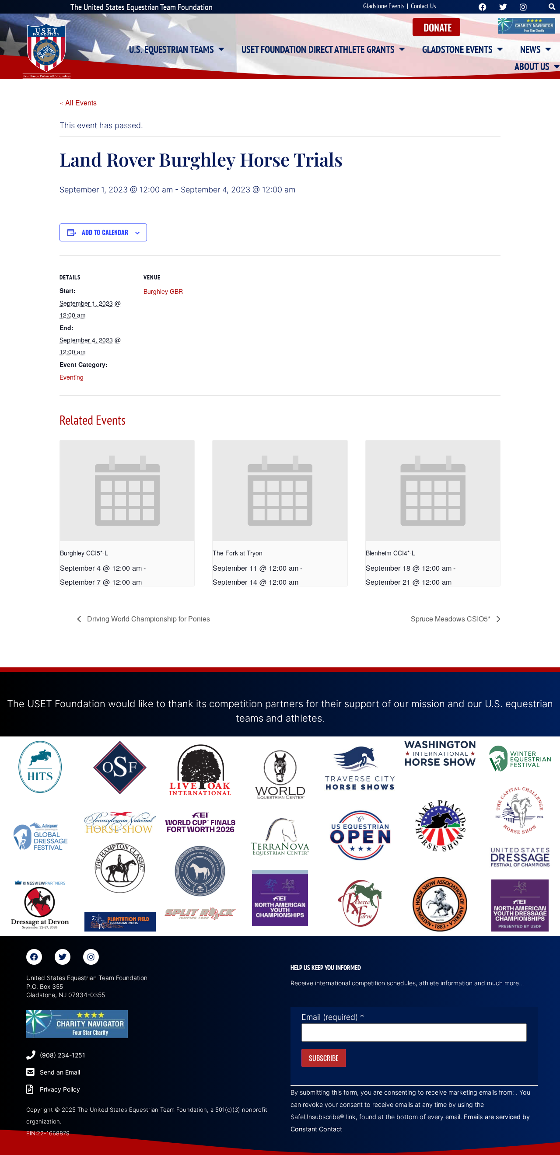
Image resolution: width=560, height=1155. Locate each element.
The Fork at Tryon (237, 552)
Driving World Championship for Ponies (147, 619)
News (530, 49)
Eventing (72, 377)
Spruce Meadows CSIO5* (451, 619)
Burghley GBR (163, 291)
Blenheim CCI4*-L (390, 552)
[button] (552, 7)
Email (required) (332, 1017)
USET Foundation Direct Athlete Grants (318, 49)
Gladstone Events (383, 5)
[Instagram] (91, 957)
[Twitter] (62, 957)
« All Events (78, 103)
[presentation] (127, 490)
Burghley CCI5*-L (84, 552)
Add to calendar (105, 232)
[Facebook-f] (34, 957)
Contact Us (423, 5)
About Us (532, 66)
